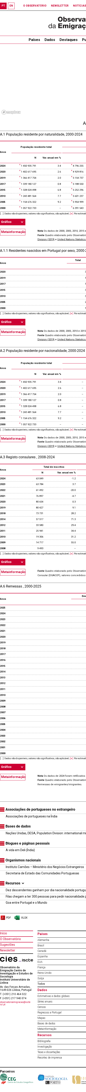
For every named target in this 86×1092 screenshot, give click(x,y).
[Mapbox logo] (11, 112)
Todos (41, 983)
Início (3, 933)
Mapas (41, 1018)
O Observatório (10, 939)
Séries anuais (44, 1001)
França (41, 967)
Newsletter (7, 950)
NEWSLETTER (60, 5)
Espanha (42, 956)
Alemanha (43, 940)
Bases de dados (46, 1023)
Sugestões (7, 944)
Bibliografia (43, 1041)
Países (42, 934)
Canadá (41, 951)
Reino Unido (44, 972)
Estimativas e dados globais (53, 996)
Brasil (40, 945)
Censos (41, 1007)
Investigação (44, 1046)
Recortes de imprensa (49, 1057)
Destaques (69, 40)
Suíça (40, 978)
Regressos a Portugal (49, 1012)
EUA (40, 961)
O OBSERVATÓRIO (35, 5)
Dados (50, 40)
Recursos (44, 1035)
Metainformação (13, 232)
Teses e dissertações (48, 1052)
